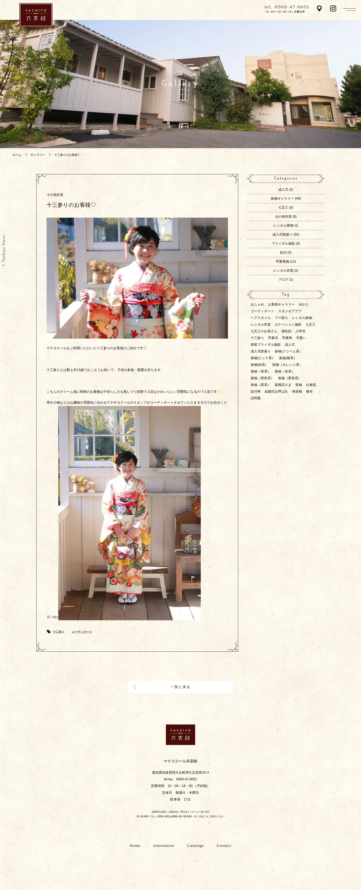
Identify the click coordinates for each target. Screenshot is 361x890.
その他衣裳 (55, 194)
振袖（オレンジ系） (287, 364)
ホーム (17, 155)
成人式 (283, 189)
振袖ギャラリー (282, 198)
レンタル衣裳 (283, 270)
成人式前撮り (282, 234)
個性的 (286, 331)
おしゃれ (257, 304)
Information (163, 846)
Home (135, 846)
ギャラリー (38, 155)
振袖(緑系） (259, 364)
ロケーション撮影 (288, 324)
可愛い (301, 338)
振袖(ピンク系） (263, 358)
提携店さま (283, 385)
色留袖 (297, 391)
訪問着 (256, 398)
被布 (309, 391)
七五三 (283, 207)
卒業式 (273, 338)
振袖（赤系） (285, 371)
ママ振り (281, 318)
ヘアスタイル (261, 318)
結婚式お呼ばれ (276, 391)
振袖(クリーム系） (289, 351)
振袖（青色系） (262, 378)
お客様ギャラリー (281, 304)
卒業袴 (287, 338)
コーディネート (82, 631)
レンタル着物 (283, 225)
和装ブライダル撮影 (266, 344)
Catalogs (195, 846)
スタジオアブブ (289, 311)
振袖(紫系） (288, 358)
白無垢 (311, 385)
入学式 (300, 331)
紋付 (283, 252)
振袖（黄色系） (289, 378)
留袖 (298, 385)
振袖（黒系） (261, 385)
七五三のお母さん (264, 331)
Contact (224, 846)
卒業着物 (282, 261)
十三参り (59, 631)
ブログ (283, 279)
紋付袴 (256, 391)
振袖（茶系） (261, 371)
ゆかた (304, 304)
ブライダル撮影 (283, 243)
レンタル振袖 (302, 318)
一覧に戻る (181, 687)
